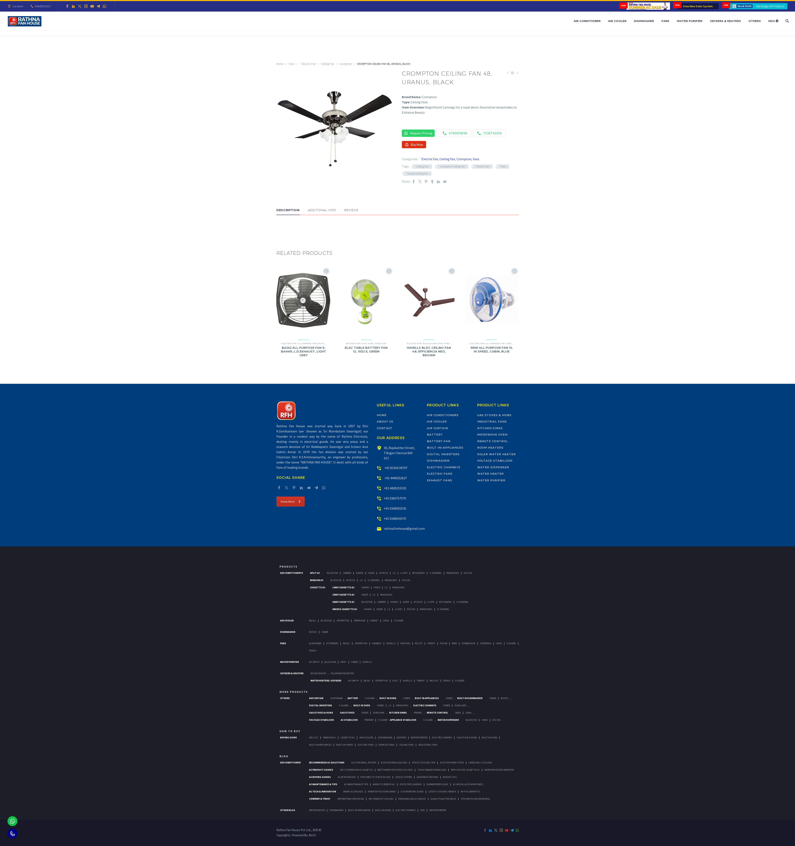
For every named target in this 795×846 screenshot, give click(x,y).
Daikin (359, 572)
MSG (772, 21)
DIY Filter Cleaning (411, 784)
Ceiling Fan (327, 64)
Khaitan (405, 643)
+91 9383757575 (395, 498)
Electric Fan (482, 166)
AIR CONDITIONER (290, 762)
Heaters (401, 737)
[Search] (787, 21)
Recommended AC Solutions (326, 762)
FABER (354, 661)
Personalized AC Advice (412, 798)
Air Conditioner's (291, 572)
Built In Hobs (387, 698)
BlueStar (332, 572)
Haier (371, 572)
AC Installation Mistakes (468, 784)
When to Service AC (384, 784)
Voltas (468, 572)
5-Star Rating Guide (412, 791)
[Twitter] (80, 6)
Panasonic (453, 572)
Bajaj (320, 343)
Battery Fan (353, 343)
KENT (343, 661)
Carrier (347, 572)
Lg (394, 572)
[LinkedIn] (73, 6)
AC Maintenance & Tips (323, 784)
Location (18, 6)
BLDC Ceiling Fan (433, 343)
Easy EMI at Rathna (427, 777)
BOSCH (504, 698)
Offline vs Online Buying (475, 798)
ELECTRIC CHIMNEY (406, 810)
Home (280, 64)
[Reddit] (445, 181)
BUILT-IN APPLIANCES (359, 810)
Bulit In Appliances (320, 744)
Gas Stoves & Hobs (494, 415)
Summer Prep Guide (437, 784)
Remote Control (492, 441)
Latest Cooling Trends (442, 791)
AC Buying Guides (320, 777)
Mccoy (419, 643)
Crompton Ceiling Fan (452, 166)
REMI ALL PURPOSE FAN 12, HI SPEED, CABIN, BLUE (492, 349)
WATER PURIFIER (437, 810)
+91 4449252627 (395, 478)
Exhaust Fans (439, 480)
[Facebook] (67, 6)
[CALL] (12, 834)
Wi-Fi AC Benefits (470, 791)
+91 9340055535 (395, 508)
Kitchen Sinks (490, 428)
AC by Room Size (347, 777)
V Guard (511, 643)
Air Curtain (437, 428)
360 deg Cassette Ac (344, 609)
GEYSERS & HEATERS (292, 673)
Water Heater (490, 473)
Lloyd (403, 572)
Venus (312, 650)
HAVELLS (367, 661)
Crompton (345, 64)
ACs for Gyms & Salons (394, 762)
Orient (374, 620)
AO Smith (314, 661)
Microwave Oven (492, 434)
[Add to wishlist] (326, 271)
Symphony (359, 620)
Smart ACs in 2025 (353, 791)
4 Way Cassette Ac (343, 601)
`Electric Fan (308, 64)
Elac (364, 343)
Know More (288, 501)
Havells (391, 643)
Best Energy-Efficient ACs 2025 (395, 769)
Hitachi (383, 572)
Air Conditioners (443, 415)
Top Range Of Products (770, 6)
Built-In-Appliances (445, 447)
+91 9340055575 (395, 518)
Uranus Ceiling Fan (417, 173)
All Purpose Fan (307, 343)
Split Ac (315, 572)
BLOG (283, 756)
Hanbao (377, 643)
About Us (385, 421)
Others (754, 21)
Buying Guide (288, 737)
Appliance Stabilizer (403, 719)
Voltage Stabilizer (495, 460)
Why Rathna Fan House (350, 798)
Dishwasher (644, 21)
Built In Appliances (427, 698)
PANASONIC (402, 705)
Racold (434, 680)
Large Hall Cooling (480, 762)
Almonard (315, 643)
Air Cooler (617, 21)
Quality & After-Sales (443, 798)
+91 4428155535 (395, 488)
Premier (369, 719)
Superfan (485, 643)
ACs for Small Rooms (363, 762)
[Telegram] (98, 6)
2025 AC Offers (403, 777)
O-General (435, 572)
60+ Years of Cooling (381, 798)
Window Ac (316, 580)
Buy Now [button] (417, 144)
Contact (385, 428)
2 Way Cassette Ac (343, 594)
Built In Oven (361, 705)
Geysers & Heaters (725, 21)
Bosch (313, 631)
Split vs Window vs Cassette (356, 769)
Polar (443, 643)
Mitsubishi (418, 572)
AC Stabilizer (349, 719)
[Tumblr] (432, 181)
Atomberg (332, 643)
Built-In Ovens (344, 744)
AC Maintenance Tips (356, 784)
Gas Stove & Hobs (467, 737)
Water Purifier (689, 21)
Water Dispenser (493, 467)
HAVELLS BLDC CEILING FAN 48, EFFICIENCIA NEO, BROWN (429, 351)
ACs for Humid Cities (452, 762)
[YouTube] (92, 6)
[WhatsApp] (104, 6)
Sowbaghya (468, 643)
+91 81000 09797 (395, 468)
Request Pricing (421, 133)
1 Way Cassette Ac (343, 587)
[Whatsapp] (12, 821)
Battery (435, 434)
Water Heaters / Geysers (326, 680)
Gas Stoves (347, 712)
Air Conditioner (587, 21)
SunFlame (460, 705)
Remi (454, 643)
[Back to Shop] (512, 73)
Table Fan (380, 343)
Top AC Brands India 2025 (431, 769)
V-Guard (399, 620)
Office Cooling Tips (423, 762)
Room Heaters (490, 447)
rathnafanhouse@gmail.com (404, 528)
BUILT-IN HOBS (383, 810)
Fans (665, 21)
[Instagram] (86, 6)
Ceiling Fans (406, 744)
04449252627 (43, 6)
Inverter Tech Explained (382, 791)
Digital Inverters (443, 454)
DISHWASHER (336, 810)
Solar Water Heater (496, 454)
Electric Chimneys (443, 467)
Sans (458, 712)
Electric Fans (439, 473)
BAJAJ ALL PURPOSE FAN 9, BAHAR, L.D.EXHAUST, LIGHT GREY (303, 351)
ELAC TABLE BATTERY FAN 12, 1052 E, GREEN (366, 349)
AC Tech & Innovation (322, 791)
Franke (418, 712)
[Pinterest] (426, 181)
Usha (386, 620)
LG (389, 705)
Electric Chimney (442, 737)
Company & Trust (319, 798)
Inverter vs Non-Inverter (499, 769)
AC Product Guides (321, 769)
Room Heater (318, 673)
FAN (422, 810)
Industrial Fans (492, 421)
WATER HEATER (317, 810)
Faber (325, 631)
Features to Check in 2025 (375, 777)
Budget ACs (450, 777)
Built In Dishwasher (469, 698)
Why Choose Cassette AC (465, 769)
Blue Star (330, 661)
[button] (280, 227)
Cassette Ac (317, 587)
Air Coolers (366, 737)
